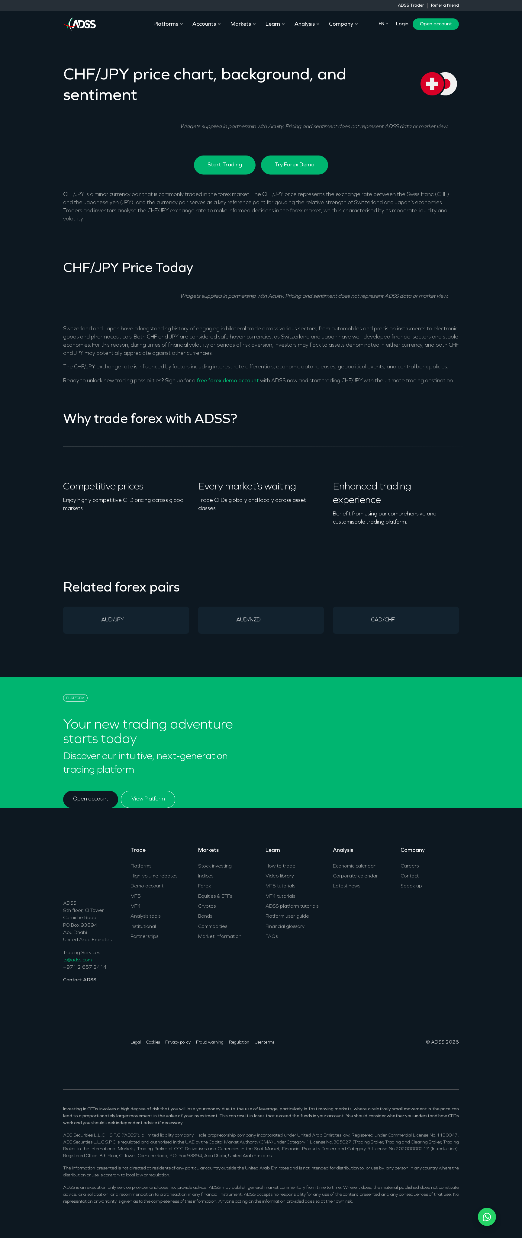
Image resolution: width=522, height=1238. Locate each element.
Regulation (239, 1042)
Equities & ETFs (215, 896)
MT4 (135, 906)
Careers (410, 866)
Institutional (143, 926)
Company (413, 850)
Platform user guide (287, 916)
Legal (135, 1042)
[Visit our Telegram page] (114, 1060)
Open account (436, 24)
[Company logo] (79, 23)
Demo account (146, 886)
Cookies (153, 1042)
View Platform (148, 799)
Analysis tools (145, 916)
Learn (273, 850)
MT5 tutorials (280, 886)
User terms (264, 1042)
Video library (280, 876)
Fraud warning (210, 1042)
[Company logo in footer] (79, 868)
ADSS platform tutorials (292, 906)
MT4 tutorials (280, 896)
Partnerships (144, 936)
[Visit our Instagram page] (105, 1060)
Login (402, 24)
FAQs (272, 936)
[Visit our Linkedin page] (86, 1060)
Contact (410, 876)
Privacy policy (178, 1042)
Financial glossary (285, 926)
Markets (208, 850)
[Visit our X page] (76, 1060)
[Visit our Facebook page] (67, 1060)
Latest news (346, 886)
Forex (204, 886)
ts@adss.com (77, 960)
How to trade (280, 866)
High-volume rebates (153, 876)
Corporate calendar (355, 876)
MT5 (135, 896)
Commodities (212, 926)
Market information (219, 936)
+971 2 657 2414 (85, 967)
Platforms (140, 866)
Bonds (205, 916)
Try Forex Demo (294, 165)
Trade (138, 850)
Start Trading (225, 165)
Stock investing (215, 866)
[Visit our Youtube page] (95, 1060)
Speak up (411, 886)
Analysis (343, 850)
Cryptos (207, 906)
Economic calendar (354, 866)
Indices (205, 876)
